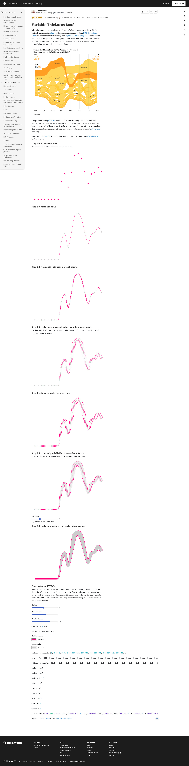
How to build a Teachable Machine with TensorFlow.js (13, 101)
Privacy (40, 761)
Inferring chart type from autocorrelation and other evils (13, 77)
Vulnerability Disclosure (77, 761)
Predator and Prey (10, 113)
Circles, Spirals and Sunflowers (10, 156)
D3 (61, 752)
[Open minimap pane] (184, 21)
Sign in (166, 3)
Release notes (65, 755)
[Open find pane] (184, 30)
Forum (89, 755)
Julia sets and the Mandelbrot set (10, 21)
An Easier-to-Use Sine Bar (13, 71)
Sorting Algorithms (10, 35)
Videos (89, 750)
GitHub (111, 755)
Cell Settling (8, 68)
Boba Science (9, 106)
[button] (29, 22)
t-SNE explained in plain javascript (12, 150)
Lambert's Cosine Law (11, 31)
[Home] (13, 749)
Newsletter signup (115, 752)
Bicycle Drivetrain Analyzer (13, 48)
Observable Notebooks (41, 745)
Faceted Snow (9, 39)
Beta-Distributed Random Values (13, 165)
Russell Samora (42, 11)
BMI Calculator (9, 137)
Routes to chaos (9, 97)
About (111, 745)
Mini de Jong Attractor (11, 161)
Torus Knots (8, 90)
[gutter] (15, 177)
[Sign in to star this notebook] (151, 12)
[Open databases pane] (184, 16)
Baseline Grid (8, 61)
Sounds (6, 140)
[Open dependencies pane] (184, 25)
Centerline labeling (10, 121)
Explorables (50, 18)
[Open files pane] (184, 11)
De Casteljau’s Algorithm (12, 117)
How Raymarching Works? (13, 64)
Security (49, 761)
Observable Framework (68, 747)
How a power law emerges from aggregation (13, 27)
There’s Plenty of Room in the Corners (13, 145)
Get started (179, 3)
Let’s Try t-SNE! (9, 93)
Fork (146, 12)
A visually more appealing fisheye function (13, 125)
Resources (26, 3)
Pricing (39, 3)
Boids (6, 110)
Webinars (90, 747)
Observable (64, 745)
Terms (60, 761)
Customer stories (92, 752)
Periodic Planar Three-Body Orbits (12, 43)
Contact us (112, 750)
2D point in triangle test (12, 133)
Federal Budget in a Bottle (13, 130)
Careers (112, 747)
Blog (88, 745)
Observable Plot (65, 750)
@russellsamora (58, 13)
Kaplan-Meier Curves (11, 57)
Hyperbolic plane (10, 86)
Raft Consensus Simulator (13, 17)
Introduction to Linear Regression (11, 52)
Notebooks (13, 3)
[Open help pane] (184, 34)
